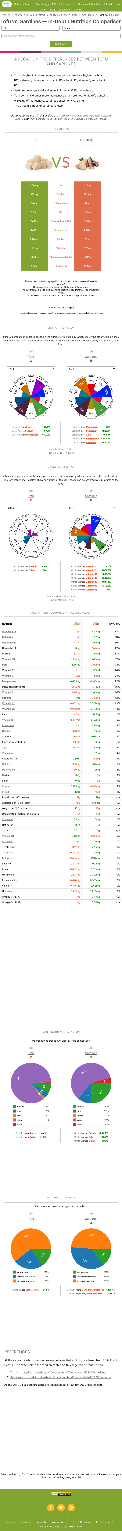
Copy (70, 308)
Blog (52, 9)
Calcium (61, 449)
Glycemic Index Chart (90, 4)
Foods (18, 14)
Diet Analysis (43, 4)
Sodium (6, 697)
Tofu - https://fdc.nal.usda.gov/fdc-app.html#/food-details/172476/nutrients (58, 1372)
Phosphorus (9, 642)
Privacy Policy (59, 1522)
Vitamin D (7, 675)
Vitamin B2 (8, 703)
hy (67, 1516)
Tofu (75, 14)
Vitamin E (7, 692)
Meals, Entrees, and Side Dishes (47, 14)
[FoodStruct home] (8, 6)
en (55, 1516)
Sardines (114, 14)
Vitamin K (62, 600)
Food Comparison (64, 4)
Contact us (26, 1522)
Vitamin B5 (8, 708)
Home (6, 14)
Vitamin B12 (9, 631)
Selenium (7, 636)
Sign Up (77, 9)
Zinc (4, 747)
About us (11, 1522)
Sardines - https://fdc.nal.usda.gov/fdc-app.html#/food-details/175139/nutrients (60, 1377)
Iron (4, 664)
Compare (88, 14)
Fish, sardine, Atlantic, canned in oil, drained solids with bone (68, 118)
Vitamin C (7, 819)
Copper (61, 452)
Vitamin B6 (8, 719)
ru (61, 1516)
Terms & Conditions (81, 1522)
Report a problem (106, 1522)
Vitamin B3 (8, 659)
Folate (5, 791)
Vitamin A (7, 753)
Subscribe (64, 9)
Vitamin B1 (61, 596)
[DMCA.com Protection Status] (61, 1495)
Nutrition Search (23, 4)
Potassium (8, 725)
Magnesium (8, 769)
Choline (6, 730)
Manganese (9, 681)
